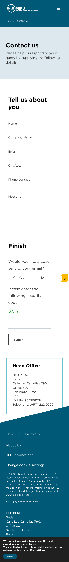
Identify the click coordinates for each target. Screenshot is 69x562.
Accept (10, 556)
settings (40, 550)
